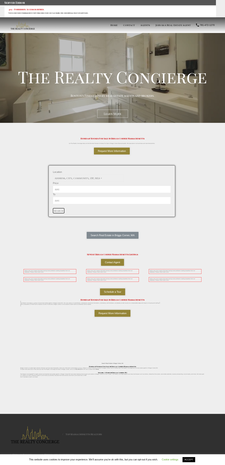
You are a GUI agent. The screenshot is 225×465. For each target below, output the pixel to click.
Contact (129, 25)
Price (55, 183)
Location (57, 171)
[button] (113, 235)
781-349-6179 (78, 369)
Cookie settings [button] (170, 459)
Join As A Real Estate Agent (173, 25)
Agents (145, 25)
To (54, 194)
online (97, 369)
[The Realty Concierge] (22, 28)
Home (114, 25)
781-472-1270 (207, 25)
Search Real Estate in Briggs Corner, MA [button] (112, 363)
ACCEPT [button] (188, 459)
